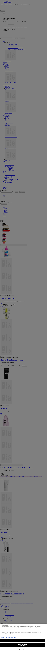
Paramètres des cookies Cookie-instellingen (22, 649)
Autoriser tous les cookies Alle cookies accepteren (22, 640)
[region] (23, 638)
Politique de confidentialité (6, 637)
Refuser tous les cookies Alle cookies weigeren (22, 645)
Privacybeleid (13, 637)
